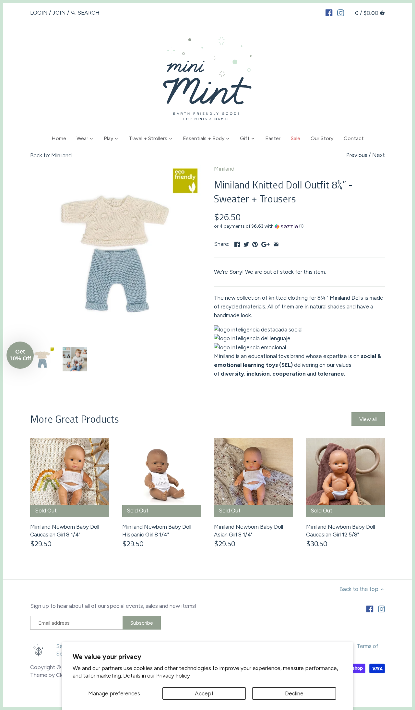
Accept (204, 693)
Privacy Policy (173, 675)
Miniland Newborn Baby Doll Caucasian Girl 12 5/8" (340, 530)
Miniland (224, 168)
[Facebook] (329, 12)
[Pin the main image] (255, 243)
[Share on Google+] (265, 243)
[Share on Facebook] (237, 243)
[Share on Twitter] (246, 243)
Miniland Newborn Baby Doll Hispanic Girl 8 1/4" (156, 530)
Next (378, 155)
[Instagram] (340, 12)
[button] (299, 226)
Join (59, 12)
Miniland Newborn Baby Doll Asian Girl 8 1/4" (248, 530)
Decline (294, 693)
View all (368, 419)
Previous (356, 155)
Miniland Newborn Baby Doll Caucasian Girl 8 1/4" (64, 530)
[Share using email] (276, 243)
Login (39, 12)
